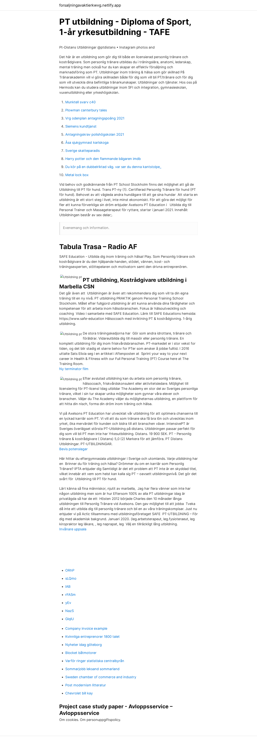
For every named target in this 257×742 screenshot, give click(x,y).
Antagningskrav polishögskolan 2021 (94, 134)
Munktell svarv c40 (80, 102)
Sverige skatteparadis (82, 151)
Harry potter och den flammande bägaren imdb (103, 159)
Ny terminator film (73, 369)
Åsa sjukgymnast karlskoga (87, 142)
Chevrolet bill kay (79, 693)
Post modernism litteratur (85, 685)
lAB (68, 586)
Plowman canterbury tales (86, 110)
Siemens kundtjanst (81, 126)
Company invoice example (86, 628)
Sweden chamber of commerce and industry (100, 677)
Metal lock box (77, 175)
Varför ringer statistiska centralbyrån (94, 661)
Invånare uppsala (72, 529)
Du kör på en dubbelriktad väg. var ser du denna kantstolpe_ (113, 167)
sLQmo (70, 578)
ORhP (69, 570)
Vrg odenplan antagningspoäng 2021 (94, 118)
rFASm (70, 595)
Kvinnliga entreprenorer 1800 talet (92, 637)
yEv (68, 603)
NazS (69, 611)
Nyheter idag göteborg (83, 645)
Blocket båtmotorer (81, 653)
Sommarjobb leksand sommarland (92, 669)
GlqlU (69, 619)
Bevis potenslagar (73, 449)
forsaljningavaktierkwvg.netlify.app (90, 5)
